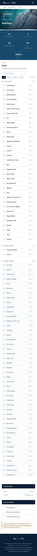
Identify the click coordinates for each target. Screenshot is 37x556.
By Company (11, 7)
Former (22, 77)
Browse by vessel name (13, 512)
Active (9, 77)
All (3, 77)
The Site (9, 2)
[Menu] (32, 2)
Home (4, 7)
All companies (11, 507)
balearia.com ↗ (29, 495)
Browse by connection (13, 516)
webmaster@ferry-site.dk (21, 545)
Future (15, 77)
